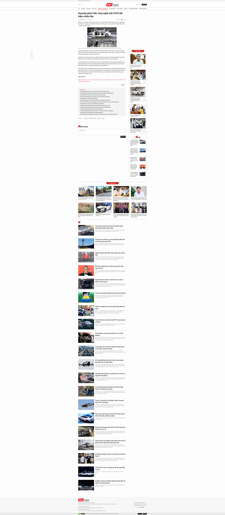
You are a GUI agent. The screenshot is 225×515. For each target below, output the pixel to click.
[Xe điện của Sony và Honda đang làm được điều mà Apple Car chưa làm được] (86, 485)
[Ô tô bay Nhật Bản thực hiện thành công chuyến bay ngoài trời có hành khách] (86, 364)
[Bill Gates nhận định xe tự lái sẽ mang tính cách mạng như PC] (143, 167)
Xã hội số (83, 8)
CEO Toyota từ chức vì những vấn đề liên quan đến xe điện (110, 468)
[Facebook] (117, 19)
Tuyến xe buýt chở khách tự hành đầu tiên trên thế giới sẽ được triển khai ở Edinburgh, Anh (110, 441)
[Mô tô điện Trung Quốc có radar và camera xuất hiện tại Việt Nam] (138, 123)
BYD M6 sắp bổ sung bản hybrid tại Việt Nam (103, 215)
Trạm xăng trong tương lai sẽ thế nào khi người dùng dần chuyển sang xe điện (134, 143)
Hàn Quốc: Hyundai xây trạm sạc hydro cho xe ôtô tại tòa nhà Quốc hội (95, 96)
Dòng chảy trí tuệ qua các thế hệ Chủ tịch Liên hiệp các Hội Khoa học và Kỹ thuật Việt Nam (138, 215)
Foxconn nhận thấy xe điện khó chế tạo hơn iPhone (110, 293)
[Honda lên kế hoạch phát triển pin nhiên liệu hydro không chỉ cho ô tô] (86, 431)
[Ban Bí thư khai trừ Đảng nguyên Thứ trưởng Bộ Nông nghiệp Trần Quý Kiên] (139, 191)
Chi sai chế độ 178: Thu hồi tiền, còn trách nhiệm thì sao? (136, 66)
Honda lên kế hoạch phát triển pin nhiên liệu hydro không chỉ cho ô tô (110, 428)
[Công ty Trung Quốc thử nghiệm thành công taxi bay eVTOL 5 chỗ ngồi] (86, 404)
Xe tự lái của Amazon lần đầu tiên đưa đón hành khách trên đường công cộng (109, 388)
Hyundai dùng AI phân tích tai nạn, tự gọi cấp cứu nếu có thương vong (94, 91)
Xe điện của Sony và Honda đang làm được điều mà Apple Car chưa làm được (110, 482)
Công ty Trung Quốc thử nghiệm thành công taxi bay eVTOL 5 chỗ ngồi (109, 401)
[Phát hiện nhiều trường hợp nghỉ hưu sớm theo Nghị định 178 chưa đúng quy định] (138, 75)
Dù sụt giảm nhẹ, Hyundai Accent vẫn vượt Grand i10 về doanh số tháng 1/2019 (96, 93)
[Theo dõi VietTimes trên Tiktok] (143, 507)
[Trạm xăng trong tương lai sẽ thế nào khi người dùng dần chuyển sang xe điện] (143, 142)
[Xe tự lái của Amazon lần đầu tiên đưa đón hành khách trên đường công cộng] (86, 391)
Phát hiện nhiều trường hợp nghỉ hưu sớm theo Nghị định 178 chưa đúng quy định (135, 82)
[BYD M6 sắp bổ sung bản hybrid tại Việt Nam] (104, 208)
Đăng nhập (144, 4)
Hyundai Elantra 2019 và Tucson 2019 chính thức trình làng (92, 94)
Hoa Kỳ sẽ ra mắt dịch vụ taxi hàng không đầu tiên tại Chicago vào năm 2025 (134, 151)
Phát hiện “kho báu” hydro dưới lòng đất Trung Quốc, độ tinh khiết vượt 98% (85, 215)
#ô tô (103, 118)
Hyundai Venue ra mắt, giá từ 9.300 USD (88, 98)
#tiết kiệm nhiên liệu (92, 118)
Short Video (119, 8)
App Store (140, 514)
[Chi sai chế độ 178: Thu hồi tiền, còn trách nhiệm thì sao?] (138, 59)
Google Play (144, 514)
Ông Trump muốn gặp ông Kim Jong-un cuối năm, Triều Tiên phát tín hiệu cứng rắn (121, 215)
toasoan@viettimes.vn (140, 502)
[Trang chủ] (79, 8)
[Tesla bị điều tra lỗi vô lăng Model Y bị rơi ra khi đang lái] (86, 337)
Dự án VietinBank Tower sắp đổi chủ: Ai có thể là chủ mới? (85, 198)
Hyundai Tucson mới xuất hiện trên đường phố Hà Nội (91, 112)
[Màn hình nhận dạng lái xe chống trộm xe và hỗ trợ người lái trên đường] (86, 378)
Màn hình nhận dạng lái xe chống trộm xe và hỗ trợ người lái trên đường (110, 374)
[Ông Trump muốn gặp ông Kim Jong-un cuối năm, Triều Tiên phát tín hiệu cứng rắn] (121, 208)
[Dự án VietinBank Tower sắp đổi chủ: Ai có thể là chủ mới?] (86, 191)
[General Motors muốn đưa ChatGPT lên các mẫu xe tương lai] (86, 324)
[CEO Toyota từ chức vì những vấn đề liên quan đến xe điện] (86, 471)
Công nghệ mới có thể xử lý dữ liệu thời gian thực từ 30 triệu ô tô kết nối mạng (109, 348)
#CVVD (99, 118)
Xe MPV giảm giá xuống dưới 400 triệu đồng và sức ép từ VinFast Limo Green (135, 100)
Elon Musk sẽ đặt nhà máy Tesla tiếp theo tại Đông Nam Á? (110, 455)
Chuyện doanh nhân (133, 8)
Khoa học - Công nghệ (103, 8)
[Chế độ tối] (139, 4)
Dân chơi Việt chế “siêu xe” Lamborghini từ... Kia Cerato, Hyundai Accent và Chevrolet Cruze (99, 102)
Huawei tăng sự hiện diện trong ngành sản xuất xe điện (134, 159)
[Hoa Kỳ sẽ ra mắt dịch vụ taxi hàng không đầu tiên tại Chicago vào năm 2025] (143, 150)
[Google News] (123, 19)
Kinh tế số (94, 8)
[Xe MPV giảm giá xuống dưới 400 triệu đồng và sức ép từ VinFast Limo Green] (138, 92)
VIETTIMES (112, 4)
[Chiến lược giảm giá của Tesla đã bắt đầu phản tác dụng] (86, 310)
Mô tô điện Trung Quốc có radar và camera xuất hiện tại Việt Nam (135, 131)
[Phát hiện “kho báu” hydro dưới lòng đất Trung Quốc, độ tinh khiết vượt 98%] (86, 208)
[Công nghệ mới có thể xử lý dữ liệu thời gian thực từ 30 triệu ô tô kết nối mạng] (86, 351)
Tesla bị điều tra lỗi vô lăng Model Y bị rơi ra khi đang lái (109, 334)
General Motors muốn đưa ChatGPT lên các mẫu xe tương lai (110, 321)
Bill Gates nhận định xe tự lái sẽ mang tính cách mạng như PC (133, 166)
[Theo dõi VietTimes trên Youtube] (141, 507)
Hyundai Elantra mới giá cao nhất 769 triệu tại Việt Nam (92, 103)
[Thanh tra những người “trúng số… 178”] (138, 109)
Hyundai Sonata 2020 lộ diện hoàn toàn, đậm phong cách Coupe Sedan (95, 107)
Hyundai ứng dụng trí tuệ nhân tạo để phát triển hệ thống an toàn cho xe (95, 100)
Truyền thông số (143, 8)
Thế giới (125, 8)
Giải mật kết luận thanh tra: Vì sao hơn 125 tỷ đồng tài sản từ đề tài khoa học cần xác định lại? (104, 199)
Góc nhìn (88, 8)
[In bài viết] (119, 19)
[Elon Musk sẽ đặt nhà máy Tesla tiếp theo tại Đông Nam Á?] (86, 458)
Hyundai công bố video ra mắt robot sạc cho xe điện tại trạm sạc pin (134, 174)
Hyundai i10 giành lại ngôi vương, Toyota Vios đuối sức (91, 109)
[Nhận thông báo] (137, 4)
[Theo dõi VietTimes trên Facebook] (137, 507)
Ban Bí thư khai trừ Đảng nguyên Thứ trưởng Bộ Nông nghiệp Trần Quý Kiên (139, 198)
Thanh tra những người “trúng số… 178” (135, 116)
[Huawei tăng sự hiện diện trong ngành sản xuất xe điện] (143, 159)
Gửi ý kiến (123, 136)
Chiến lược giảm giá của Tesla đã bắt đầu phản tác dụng (110, 307)
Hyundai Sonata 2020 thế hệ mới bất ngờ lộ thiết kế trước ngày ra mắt (95, 105)
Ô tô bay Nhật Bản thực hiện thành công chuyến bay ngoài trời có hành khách (109, 361)
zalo (139, 507)
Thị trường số (112, 8)
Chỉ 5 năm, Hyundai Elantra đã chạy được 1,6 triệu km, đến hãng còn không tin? (96, 110)
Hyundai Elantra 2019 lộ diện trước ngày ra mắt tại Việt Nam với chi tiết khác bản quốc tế (98, 114)
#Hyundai (85, 118)
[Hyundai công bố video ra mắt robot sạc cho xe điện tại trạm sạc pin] (143, 174)
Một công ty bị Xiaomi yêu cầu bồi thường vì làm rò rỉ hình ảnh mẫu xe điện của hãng (110, 415)
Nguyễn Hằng (82, 19)
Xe (79, 222)
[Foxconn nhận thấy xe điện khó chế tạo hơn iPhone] (86, 297)
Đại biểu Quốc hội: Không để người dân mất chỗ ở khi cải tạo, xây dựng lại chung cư (120, 199)
